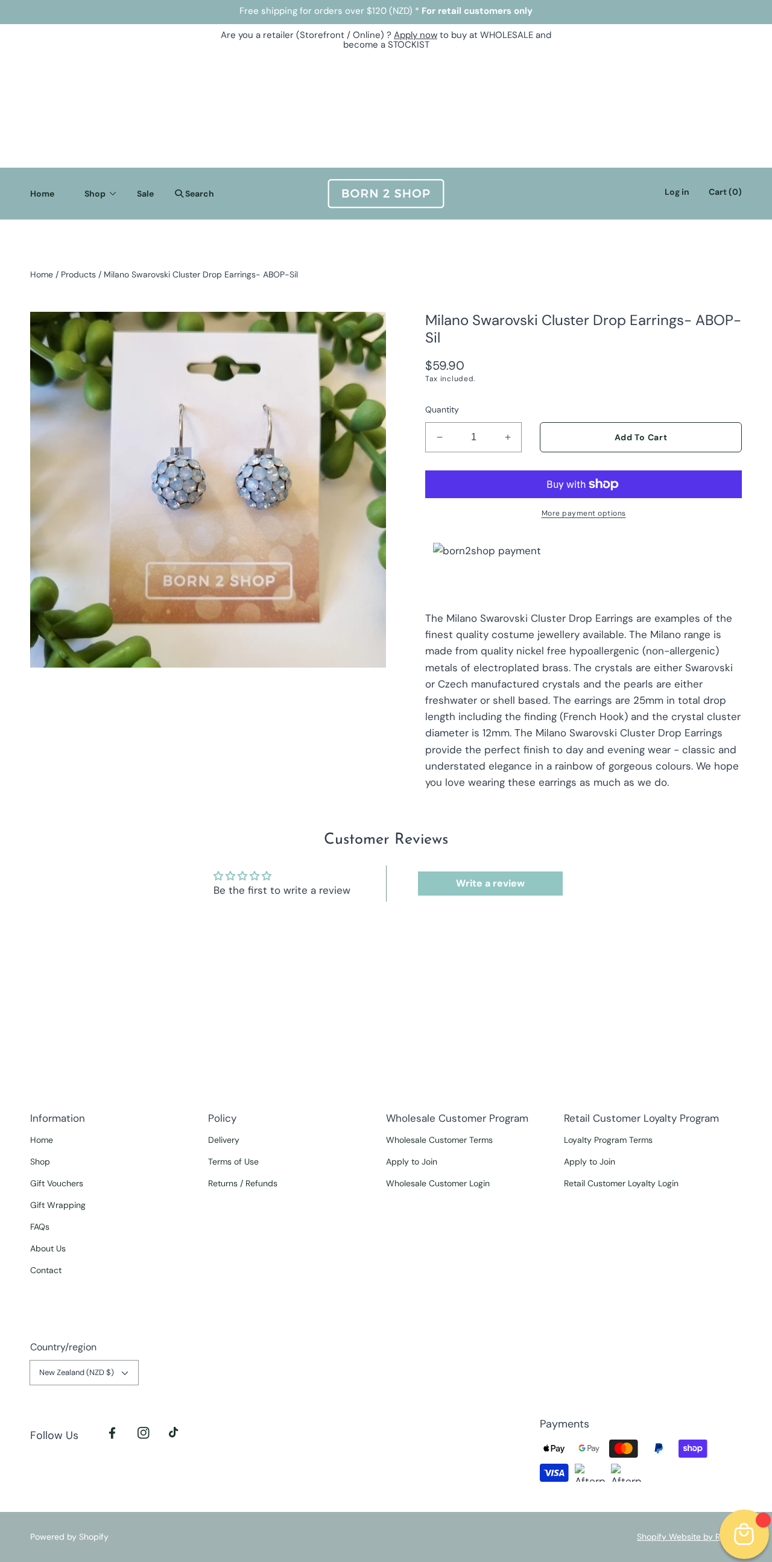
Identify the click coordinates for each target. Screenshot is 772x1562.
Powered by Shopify (69, 1536)
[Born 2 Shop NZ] (386, 193)
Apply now (415, 35)
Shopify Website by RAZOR (689, 1536)
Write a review (490, 883)
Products (78, 274)
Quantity (442, 409)
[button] (191, 193)
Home (41, 274)
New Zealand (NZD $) (76, 1372)
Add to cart (641, 437)
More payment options (584, 513)
